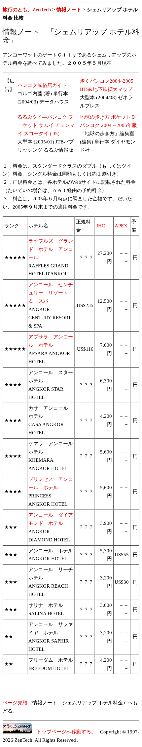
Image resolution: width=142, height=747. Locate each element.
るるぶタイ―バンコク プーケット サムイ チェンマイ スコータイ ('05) (46, 125)
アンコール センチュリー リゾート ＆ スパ (50, 293)
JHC (100, 225)
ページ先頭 (15, 702)
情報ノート (68, 9)
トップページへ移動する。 (64, 731)
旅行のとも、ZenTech (27, 9)
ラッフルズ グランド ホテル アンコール (50, 249)
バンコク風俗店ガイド (42, 85)
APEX (121, 225)
